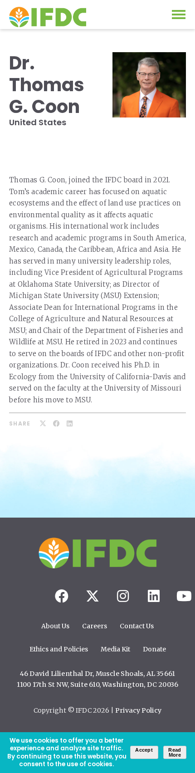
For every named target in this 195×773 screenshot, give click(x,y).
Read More (174, 752)
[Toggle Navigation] (178, 14)
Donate (154, 649)
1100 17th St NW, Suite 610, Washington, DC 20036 (98, 684)
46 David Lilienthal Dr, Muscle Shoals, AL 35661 (97, 674)
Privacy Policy (138, 710)
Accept (144, 750)
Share (19, 423)
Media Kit (115, 649)
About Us (55, 626)
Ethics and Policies (58, 649)
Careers (94, 626)
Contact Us (137, 626)
